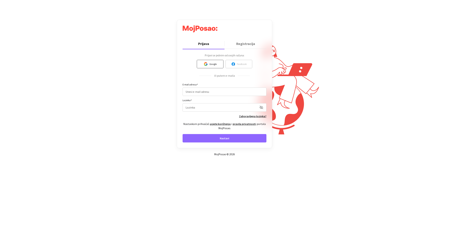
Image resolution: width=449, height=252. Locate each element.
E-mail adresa (190, 84)
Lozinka (186, 100)
